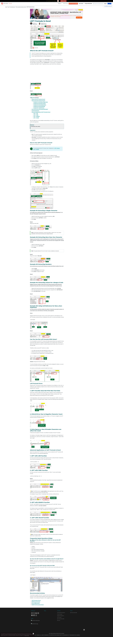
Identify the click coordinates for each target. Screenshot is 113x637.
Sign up (58, 620)
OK (33, 633)
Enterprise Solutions (61, 612)
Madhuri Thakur (44, 23)
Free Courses (65, 3)
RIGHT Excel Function (36, 601)
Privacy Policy (27, 635)
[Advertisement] (74, 33)
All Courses (81, 3)
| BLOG (10, 3)
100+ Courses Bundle (73, 3)
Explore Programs (60, 615)
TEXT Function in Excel (36, 600)
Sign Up (109, 3)
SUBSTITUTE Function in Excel (38, 604)
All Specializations (88, 3)
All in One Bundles (60, 618)
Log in (105, 3)
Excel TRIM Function (36, 603)
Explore (59, 3)
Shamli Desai (35, 23)
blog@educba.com (108, 6)
